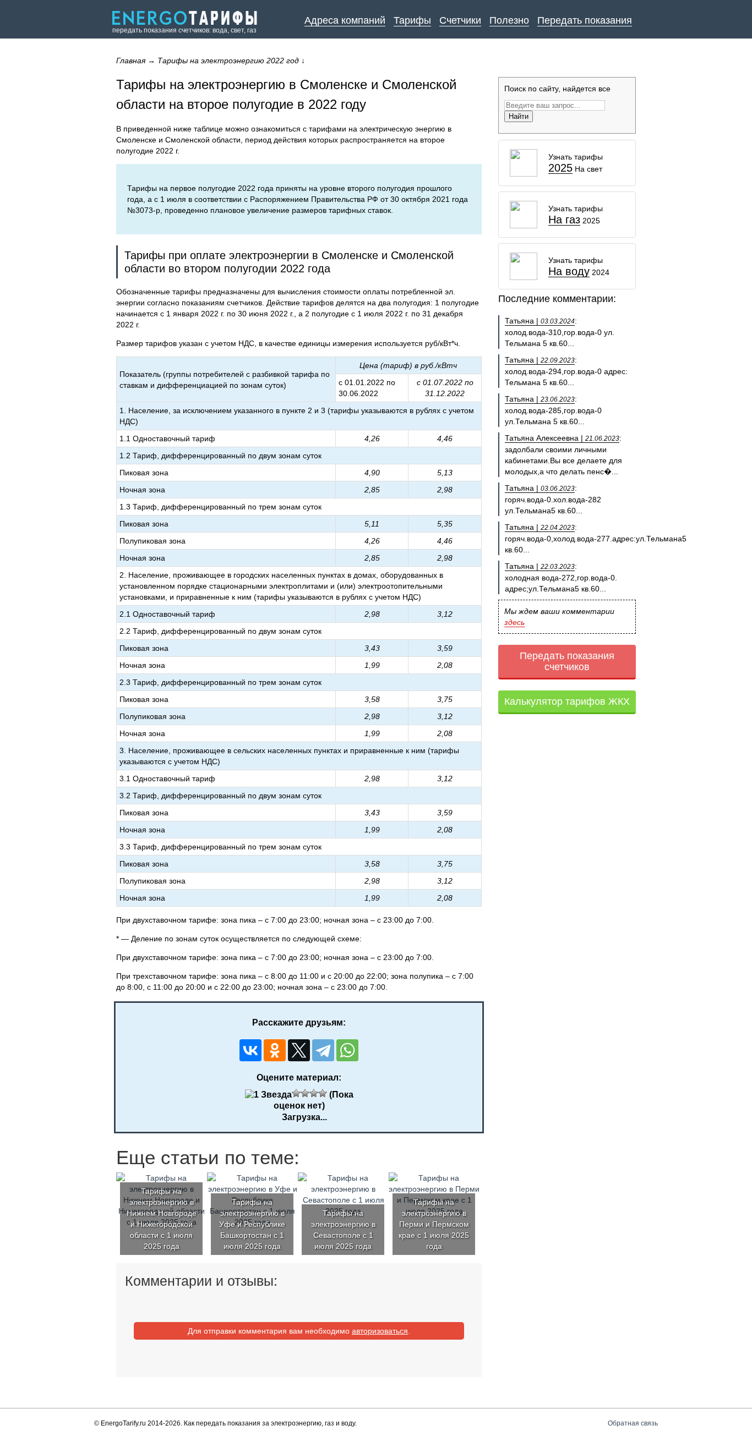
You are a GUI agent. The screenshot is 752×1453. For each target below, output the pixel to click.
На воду (569, 271)
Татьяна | (540, 320)
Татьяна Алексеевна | (562, 438)
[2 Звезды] (296, 1093)
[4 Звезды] (313, 1093)
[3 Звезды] (305, 1093)
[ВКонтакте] (250, 1050)
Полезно (509, 20)
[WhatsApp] (347, 1050)
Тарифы (412, 20)
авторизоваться (380, 1330)
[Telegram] (323, 1050)
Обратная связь (633, 1423)
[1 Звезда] (268, 1094)
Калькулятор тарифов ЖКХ (567, 701)
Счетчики (460, 20)
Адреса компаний (344, 20)
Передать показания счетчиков (567, 661)
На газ (564, 220)
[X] (299, 1050)
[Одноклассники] (275, 1050)
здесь (514, 622)
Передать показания (584, 20)
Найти (518, 116)
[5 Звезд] (322, 1093)
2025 (560, 168)
